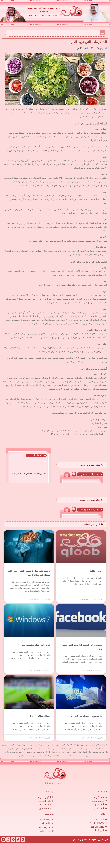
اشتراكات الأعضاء (96, 823)
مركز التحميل (45, 804)
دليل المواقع (45, 801)
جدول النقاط (96, 571)
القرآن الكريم (45, 797)
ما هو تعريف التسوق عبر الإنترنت (86, 716)
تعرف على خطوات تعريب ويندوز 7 (33, 645)
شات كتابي (99, 808)
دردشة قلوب (98, 801)
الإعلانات (100, 819)
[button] (102, 32)
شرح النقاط (99, 830)
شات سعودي (98, 804)
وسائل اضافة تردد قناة (39, 716)
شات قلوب (99, 797)
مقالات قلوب (45, 808)
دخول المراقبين (97, 827)
